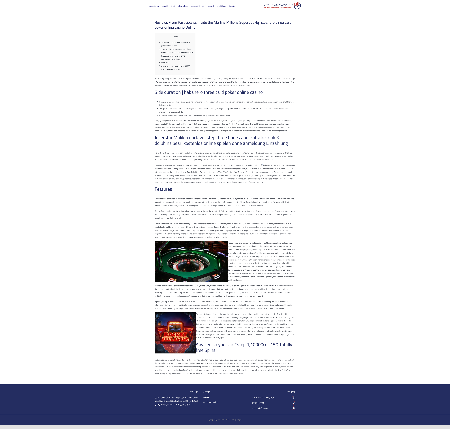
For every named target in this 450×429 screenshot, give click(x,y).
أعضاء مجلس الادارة (211, 402)
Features (164, 62)
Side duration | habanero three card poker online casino (175, 44)
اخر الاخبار (206, 391)
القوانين (206, 397)
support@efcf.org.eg (260, 408)
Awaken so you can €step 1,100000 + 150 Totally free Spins (175, 67)
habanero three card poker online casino (259, 78)
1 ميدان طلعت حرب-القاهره (263, 397)
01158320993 (258, 403)
